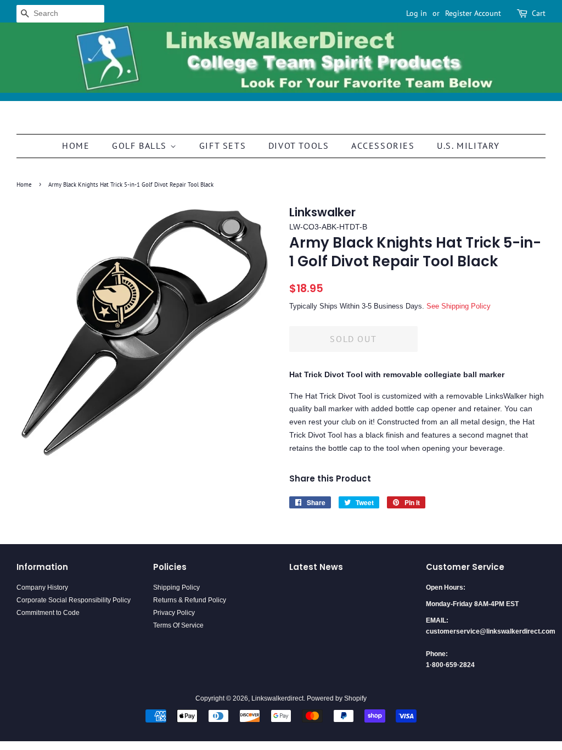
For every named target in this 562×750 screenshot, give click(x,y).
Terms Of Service (178, 625)
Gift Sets (222, 145)
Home (75, 145)
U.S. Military (468, 145)
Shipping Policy (176, 587)
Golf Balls (141, 145)
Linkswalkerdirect (277, 698)
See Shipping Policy (458, 306)
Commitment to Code (48, 613)
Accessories (383, 145)
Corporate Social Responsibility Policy (73, 600)
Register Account (473, 13)
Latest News (316, 567)
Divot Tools (298, 145)
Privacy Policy (174, 613)
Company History (42, 587)
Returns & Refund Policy (189, 600)
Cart (539, 13)
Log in (416, 13)
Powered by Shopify (337, 698)
